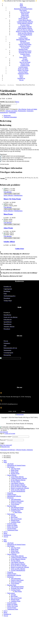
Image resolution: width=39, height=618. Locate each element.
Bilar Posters (18, 512)
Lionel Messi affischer (17, 476)
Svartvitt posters (11, 523)
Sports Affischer (12, 475)
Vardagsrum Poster (12, 530)
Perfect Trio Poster (12, 527)
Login (2, 443)
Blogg (5, 533)
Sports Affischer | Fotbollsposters (13, 195)
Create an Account (9, 433)
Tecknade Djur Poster (17, 509)
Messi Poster (8, 214)
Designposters (22, 111)
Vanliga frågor (19, 248)
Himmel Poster (15, 520)
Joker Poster (8, 228)
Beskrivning (7, 115)
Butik (5, 462)
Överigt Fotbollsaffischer (18, 491)
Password (3, 440)
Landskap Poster (15, 522)
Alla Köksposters (16, 499)
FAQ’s (5, 532)
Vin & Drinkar (15, 504)
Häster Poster (15, 470)
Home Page (3, 85)
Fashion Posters (11, 494)
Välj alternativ (8, 192)
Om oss (6, 536)
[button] (19, 83)
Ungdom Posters (15, 510)
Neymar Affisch (15, 481)
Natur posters (11, 514)
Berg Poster (14, 517)
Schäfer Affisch (9, 242)
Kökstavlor (10, 498)
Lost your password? (6, 445)
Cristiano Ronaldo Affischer (19, 478)
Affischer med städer (11, 111)
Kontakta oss (7, 535)
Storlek (2, 101)
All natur (13, 515)
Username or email (6, 436)
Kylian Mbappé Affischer (18, 480)
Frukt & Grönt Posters (17, 501)
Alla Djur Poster (15, 468)
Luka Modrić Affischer (17, 483)
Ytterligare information (10, 117)
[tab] (21, 115)
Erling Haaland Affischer (18, 485)
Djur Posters (10, 467)
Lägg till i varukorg (5, 105)
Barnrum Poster (11, 506)
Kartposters (30, 111)
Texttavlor (10, 493)
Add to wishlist (4, 107)
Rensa (17, 101)
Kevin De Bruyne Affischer (19, 486)
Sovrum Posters (11, 528)
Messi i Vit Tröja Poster (12, 199)
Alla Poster (10, 464)
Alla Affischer (10, 85)
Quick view (16, 193)
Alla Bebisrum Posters (17, 507)
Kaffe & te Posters (16, 502)
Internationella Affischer (14, 496)
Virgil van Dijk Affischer (18, 489)
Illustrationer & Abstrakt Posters (16, 465)
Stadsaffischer (4, 112)
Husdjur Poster (15, 473)
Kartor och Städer (32, 109)
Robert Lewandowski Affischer (20, 488)
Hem (5, 460)
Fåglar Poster (14, 472)
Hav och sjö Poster (16, 519)
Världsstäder (12, 112)
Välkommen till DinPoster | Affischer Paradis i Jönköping (16, 450)
